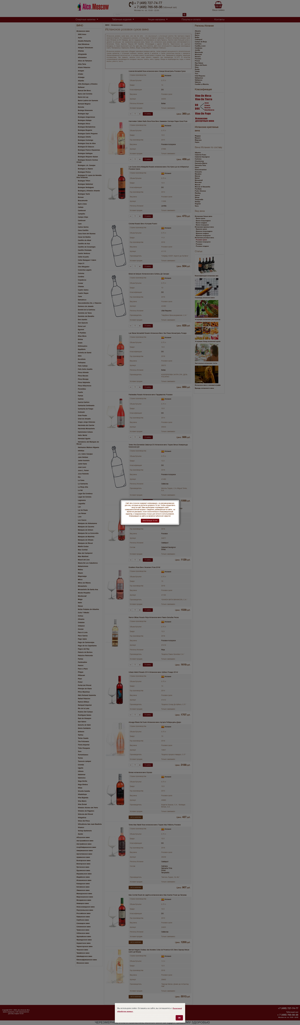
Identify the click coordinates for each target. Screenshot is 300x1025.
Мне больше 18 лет (150, 520)
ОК (179, 1018)
